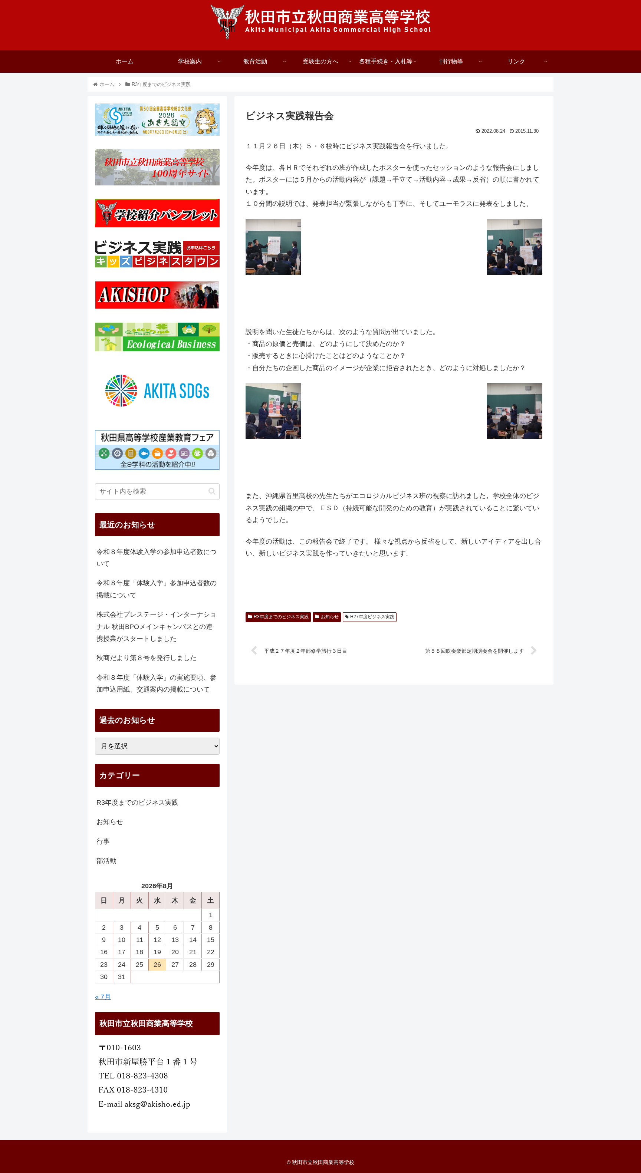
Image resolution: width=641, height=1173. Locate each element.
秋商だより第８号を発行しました (146, 658)
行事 (103, 841)
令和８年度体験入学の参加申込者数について (156, 557)
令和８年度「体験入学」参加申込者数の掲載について (156, 589)
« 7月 (103, 997)
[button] (212, 491)
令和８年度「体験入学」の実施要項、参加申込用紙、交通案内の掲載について (156, 683)
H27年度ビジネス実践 (372, 616)
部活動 (106, 860)
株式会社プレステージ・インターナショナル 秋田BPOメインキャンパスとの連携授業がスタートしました (156, 626)
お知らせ (330, 616)
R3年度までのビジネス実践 (281, 616)
